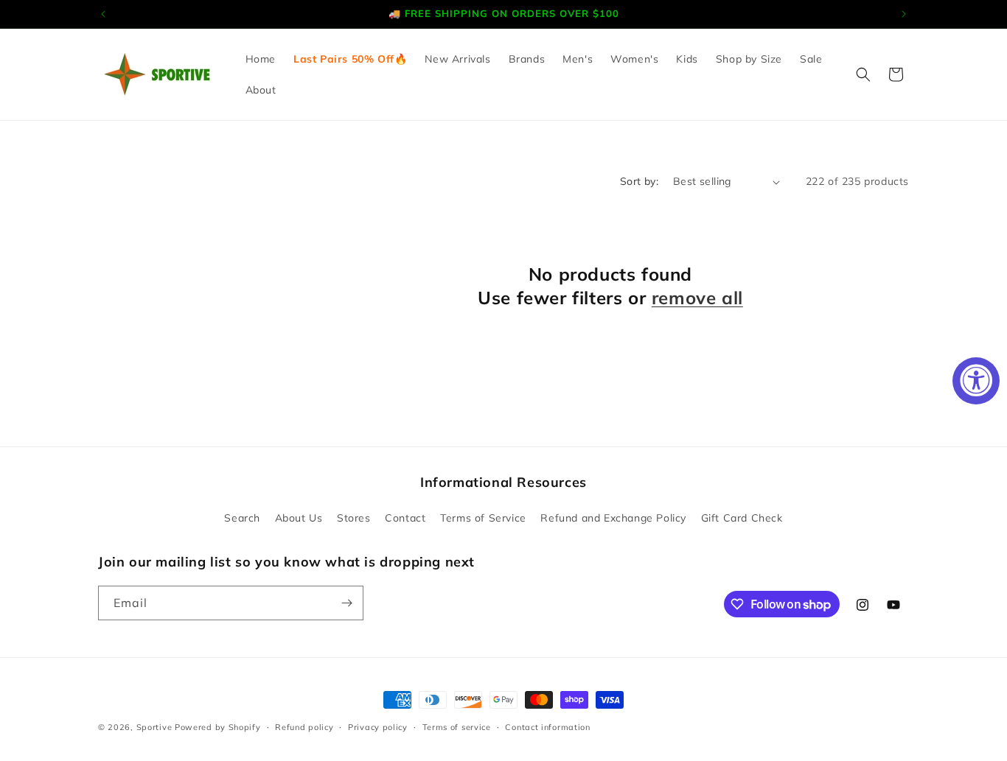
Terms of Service (483, 518)
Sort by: (639, 181)
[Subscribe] (346, 603)
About (260, 90)
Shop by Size (749, 59)
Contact (405, 518)
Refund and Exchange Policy (613, 518)
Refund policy (304, 727)
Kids (686, 59)
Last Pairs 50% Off (343, 59)
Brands (527, 59)
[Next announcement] (904, 14)
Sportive (154, 727)
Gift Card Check (742, 518)
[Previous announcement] (103, 14)
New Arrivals (457, 59)
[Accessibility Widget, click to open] (976, 380)
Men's (577, 59)
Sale (811, 59)
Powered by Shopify (218, 727)
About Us (299, 518)
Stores (354, 518)
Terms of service (456, 727)
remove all (697, 298)
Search (242, 518)
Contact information (547, 727)
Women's (634, 59)
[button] (863, 74)
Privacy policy (378, 727)
